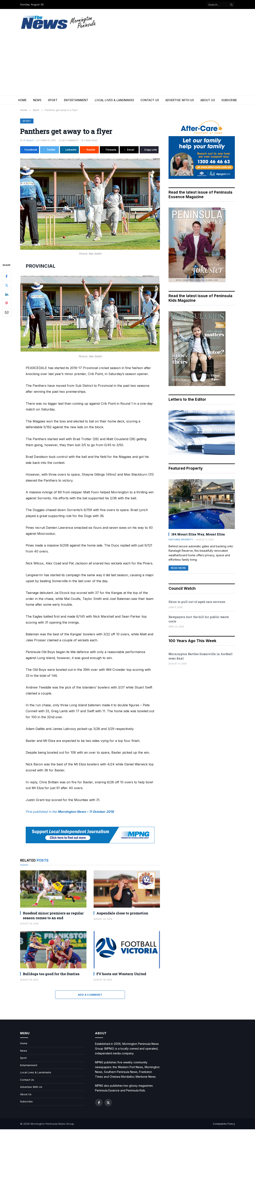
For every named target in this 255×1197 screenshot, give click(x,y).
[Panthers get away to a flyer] (90, 204)
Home (22, 100)
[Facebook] (6, 276)
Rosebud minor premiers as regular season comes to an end (53, 915)
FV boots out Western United (121, 974)
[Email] (6, 312)
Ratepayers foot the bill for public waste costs (199, 619)
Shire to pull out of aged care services (197, 602)
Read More (178, 567)
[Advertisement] (127, 66)
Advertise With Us (179, 100)
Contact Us (149, 100)
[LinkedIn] (6, 294)
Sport (53, 100)
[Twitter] (6, 285)
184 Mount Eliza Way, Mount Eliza (198, 534)
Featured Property (181, 539)
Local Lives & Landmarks (114, 100)
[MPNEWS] (59, 22)
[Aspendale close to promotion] (127, 889)
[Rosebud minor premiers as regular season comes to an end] (53, 889)
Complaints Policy (224, 1123)
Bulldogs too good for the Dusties (51, 974)
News (37, 100)
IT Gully (29, 140)
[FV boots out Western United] (127, 949)
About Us (207, 100)
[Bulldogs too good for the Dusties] (53, 949)
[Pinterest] (6, 303)
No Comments (70, 140)
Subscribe (229, 100)
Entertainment (76, 100)
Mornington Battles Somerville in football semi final (200, 656)
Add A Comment (90, 994)
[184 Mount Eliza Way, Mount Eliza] (202, 504)
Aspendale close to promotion (122, 913)
